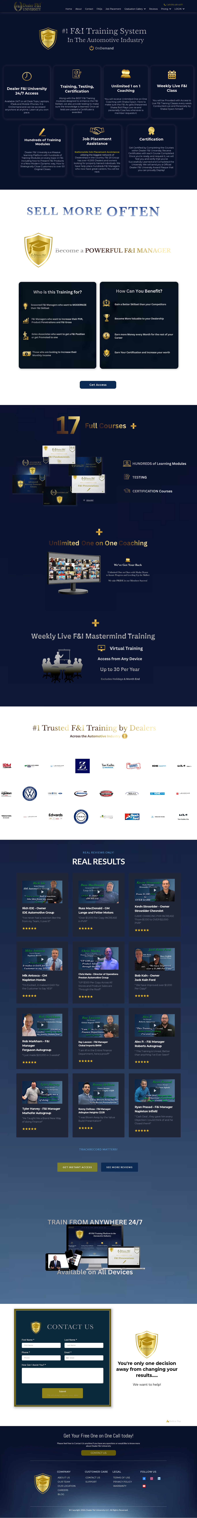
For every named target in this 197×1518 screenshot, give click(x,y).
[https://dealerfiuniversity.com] (43, 1483)
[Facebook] (144, 1478)
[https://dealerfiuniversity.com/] (28, 6)
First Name (28, 1340)
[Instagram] (151, 1478)
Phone (26, 1352)
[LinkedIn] (159, 1478)
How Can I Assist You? (34, 1365)
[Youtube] (144, 1486)
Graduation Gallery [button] (133, 9)
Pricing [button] (165, 9)
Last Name (70, 1340)
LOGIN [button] (178, 9)
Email (68, 1352)
